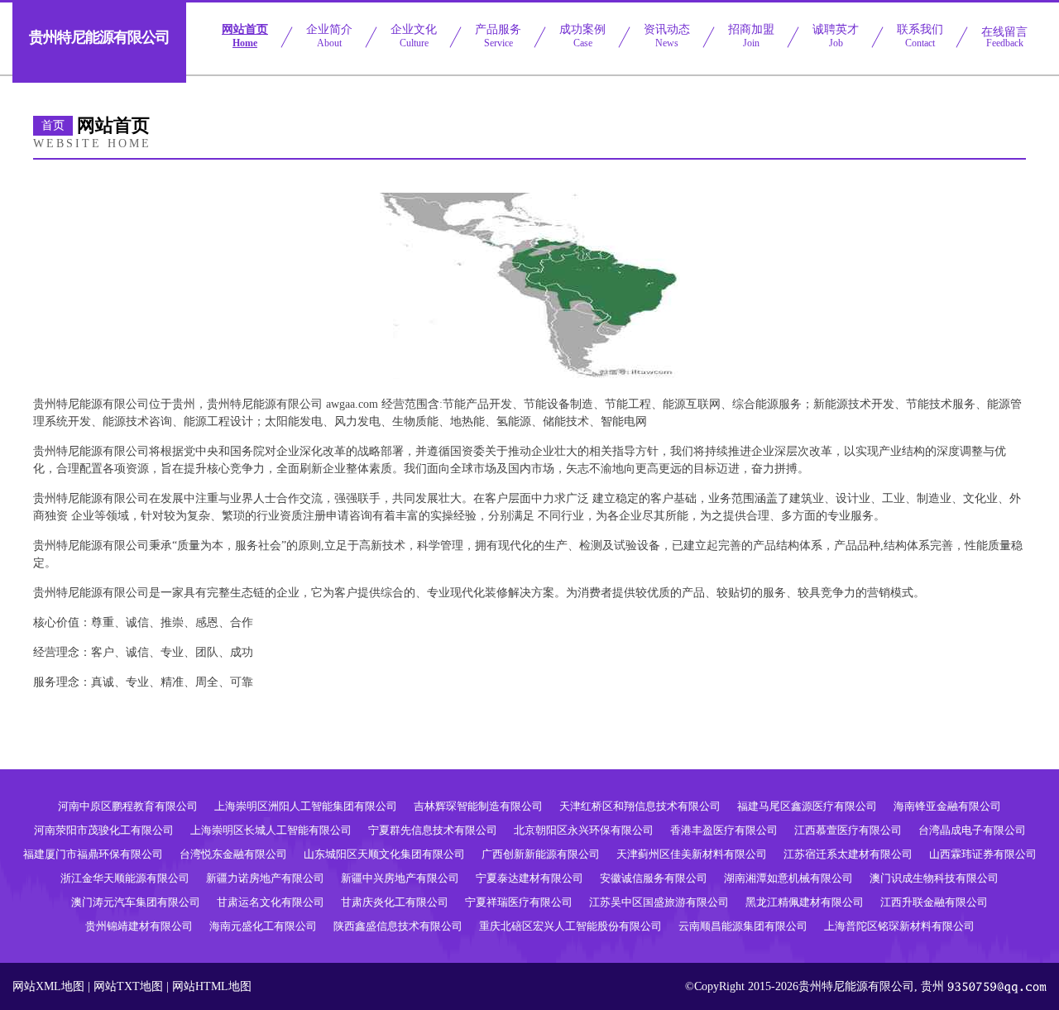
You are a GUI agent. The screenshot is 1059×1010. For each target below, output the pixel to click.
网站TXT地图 (128, 986)
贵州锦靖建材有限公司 (139, 926)
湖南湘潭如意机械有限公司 (788, 878)
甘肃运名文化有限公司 (270, 902)
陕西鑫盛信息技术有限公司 (397, 926)
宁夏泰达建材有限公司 (529, 878)
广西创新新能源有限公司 (541, 854)
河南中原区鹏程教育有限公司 (128, 806)
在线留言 (1004, 37)
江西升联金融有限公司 (934, 902)
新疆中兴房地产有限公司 (400, 878)
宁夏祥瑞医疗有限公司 (519, 902)
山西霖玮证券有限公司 (983, 854)
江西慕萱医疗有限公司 (848, 830)
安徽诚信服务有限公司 (653, 878)
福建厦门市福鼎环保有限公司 (93, 854)
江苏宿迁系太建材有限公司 (848, 854)
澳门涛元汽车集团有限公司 (135, 902)
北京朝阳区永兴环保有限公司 (584, 830)
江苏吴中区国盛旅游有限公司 (659, 902)
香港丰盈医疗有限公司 (724, 830)
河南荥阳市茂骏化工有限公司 (104, 830)
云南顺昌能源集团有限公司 (742, 926)
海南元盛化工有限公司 (263, 926)
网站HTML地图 (212, 986)
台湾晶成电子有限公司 (972, 830)
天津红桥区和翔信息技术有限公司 (640, 806)
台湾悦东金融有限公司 (233, 854)
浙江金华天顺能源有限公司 (124, 878)
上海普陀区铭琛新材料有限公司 (899, 926)
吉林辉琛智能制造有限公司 (478, 806)
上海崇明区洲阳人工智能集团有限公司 (305, 806)
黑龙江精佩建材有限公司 (804, 902)
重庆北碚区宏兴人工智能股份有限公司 (570, 926)
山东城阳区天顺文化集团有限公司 (384, 854)
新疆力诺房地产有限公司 (265, 878)
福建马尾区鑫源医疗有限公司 (807, 806)
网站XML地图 (48, 986)
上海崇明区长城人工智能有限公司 (271, 830)
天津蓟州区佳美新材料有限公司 (691, 854)
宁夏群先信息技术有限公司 (432, 830)
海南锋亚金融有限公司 (947, 806)
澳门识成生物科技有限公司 (934, 878)
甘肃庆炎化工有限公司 (394, 902)
